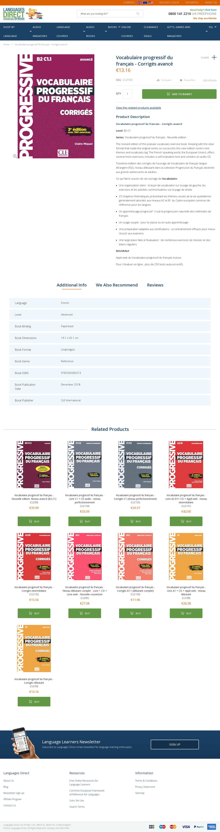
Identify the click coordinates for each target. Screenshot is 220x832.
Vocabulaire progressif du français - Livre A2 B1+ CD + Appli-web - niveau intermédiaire (186, 501)
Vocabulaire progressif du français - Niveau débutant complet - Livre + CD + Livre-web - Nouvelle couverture (85, 592)
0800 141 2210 (179, 13)
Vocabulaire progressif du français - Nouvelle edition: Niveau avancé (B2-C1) (34, 499)
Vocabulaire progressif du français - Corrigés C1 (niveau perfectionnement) (135, 499)
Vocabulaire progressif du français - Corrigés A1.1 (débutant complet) (135, 590)
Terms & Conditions (146, 780)
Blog (5, 786)
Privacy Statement (145, 786)
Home (6, 44)
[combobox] (110, 13)
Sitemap (140, 793)
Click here (211, 9)
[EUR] (145, 3)
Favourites (192, 2)
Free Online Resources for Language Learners (83, 782)
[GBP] (139, 3)
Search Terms (77, 806)
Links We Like (76, 800)
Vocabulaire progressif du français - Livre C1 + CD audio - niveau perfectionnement (84, 501)
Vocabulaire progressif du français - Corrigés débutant (34, 682)
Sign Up (174, 744)
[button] (10, 151)
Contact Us (9, 805)
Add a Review (210, 79)
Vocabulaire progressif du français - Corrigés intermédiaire (34, 590)
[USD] (150, 3)
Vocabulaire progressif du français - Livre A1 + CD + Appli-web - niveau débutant (186, 592)
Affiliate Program (12, 799)
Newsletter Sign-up (13, 793)
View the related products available (138, 108)
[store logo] (23, 13)
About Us (8, 780)
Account (169, 2)
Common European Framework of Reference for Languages (86, 792)
